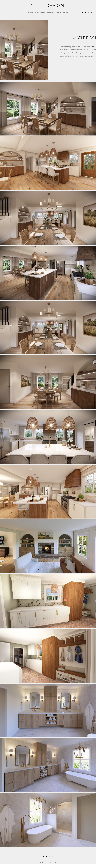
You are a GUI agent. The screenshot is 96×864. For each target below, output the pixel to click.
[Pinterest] (91, 12)
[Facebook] (83, 12)
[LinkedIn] (85, 12)
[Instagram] (88, 12)
